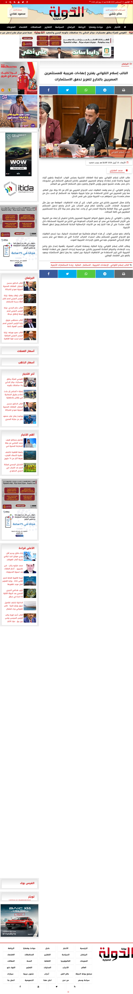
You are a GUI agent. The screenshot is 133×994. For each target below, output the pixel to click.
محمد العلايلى (117, 170)
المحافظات (36, 27)
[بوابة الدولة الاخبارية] (19, 920)
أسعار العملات (25, 351)
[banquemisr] (66, 41)
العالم (83, 967)
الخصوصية (29, 980)
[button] (3, 920)
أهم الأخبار (27, 434)
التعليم (29, 967)
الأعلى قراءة (26, 548)
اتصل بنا (11, 980)
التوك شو (11, 967)
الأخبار (117, 27)
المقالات (11, 961)
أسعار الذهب (26, 362)
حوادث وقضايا (96, 27)
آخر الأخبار (28, 373)
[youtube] (19, 2)
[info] (6, 2)
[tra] (19, 524)
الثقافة (47, 961)
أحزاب (46, 974)
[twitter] (23, 2)
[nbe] (66, 53)
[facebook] (27, 2)
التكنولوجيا (65, 961)
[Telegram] (104, 90)
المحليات (47, 967)
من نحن (65, 980)
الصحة (29, 961)
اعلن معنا (47, 980)
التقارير (48, 27)
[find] (10, 2)
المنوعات (11, 27)
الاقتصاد (23, 27)
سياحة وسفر (83, 980)
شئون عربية (28, 974)
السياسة (59, 27)
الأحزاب (65, 967)
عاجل (108, 27)
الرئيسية (84, 948)
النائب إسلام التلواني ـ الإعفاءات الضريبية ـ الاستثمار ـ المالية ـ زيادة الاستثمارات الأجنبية (90, 265)
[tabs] (2, 2)
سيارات (10, 974)
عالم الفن (65, 974)
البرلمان (71, 27)
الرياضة (82, 27)
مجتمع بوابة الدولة (84, 974)
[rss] (14, 2)
